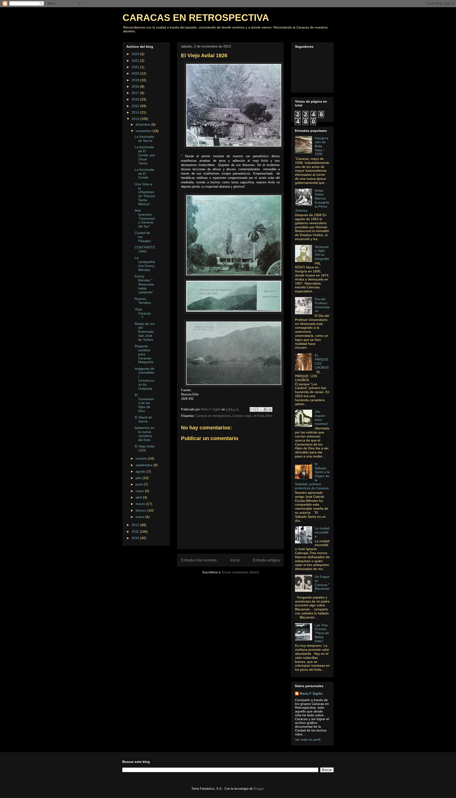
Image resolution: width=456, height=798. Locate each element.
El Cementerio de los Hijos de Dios (144, 403)
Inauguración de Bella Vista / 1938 (321, 146)
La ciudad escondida (322, 532)
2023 (136, 54)
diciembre (143, 124)
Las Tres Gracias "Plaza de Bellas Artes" (322, 633)
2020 (136, 73)
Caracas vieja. (242, 416)
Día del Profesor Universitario (322, 305)
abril (139, 497)
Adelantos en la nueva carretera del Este (144, 434)
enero (140, 517)
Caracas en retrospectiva (213, 416)
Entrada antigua (266, 560)
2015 (136, 106)
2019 (136, 80)
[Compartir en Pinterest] (270, 409)
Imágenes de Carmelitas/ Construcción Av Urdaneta (144, 378)
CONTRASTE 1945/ (145, 249)
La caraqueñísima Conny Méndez (145, 263)
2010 (136, 538)
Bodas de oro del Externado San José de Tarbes (145, 332)
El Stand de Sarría (143, 419)
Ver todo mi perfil (307, 739)
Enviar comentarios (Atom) (240, 572)
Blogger (259, 788)
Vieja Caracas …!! (143, 313)
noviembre (144, 131)
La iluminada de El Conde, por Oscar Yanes (145, 155)
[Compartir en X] (261, 409)
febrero (141, 510)
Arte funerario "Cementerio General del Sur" (145, 218)
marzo (141, 504)
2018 (136, 86)
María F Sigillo (311, 693)
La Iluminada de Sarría (144, 138)
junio (140, 484)
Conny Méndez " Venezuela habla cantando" (144, 284)
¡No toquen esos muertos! (321, 417)
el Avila (259, 416)
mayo (140, 491)
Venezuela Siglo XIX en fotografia (322, 253)
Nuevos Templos (143, 301)
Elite (269, 416)
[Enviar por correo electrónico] (252, 409)
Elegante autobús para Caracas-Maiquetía (144, 354)
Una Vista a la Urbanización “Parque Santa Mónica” (145, 194)
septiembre (144, 465)
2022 (136, 60)
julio (139, 478)
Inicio (234, 560)
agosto (141, 471)
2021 (136, 67)
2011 (136, 531)
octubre (142, 458)
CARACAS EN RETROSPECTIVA (196, 17)
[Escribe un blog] (256, 409)
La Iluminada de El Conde (144, 174)
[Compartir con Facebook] (265, 409)
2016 (136, 99)
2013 (136, 119)
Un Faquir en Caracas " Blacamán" (322, 584)
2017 (136, 93)
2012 (136, 525)
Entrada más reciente (199, 560)
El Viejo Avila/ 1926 (145, 448)
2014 (136, 112)
